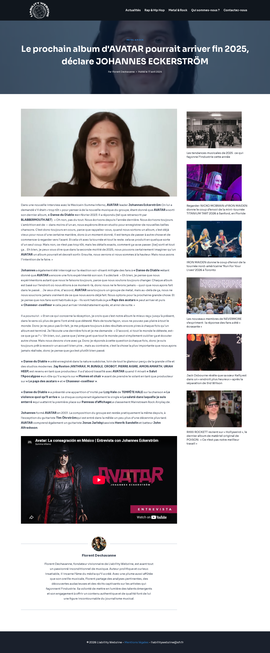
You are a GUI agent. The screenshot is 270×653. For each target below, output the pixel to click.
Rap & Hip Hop (155, 10)
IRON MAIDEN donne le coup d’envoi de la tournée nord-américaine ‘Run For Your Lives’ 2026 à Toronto (216, 266)
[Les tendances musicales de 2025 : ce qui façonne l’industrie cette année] (218, 129)
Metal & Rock (178, 10)
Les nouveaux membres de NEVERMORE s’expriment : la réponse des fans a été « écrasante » (214, 322)
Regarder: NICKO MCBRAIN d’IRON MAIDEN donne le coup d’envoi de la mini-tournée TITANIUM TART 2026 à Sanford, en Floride (217, 209)
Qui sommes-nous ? (205, 10)
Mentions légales (136, 642)
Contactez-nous (235, 10)
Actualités (133, 10)
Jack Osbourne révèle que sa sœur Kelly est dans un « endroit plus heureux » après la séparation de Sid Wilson (216, 379)
